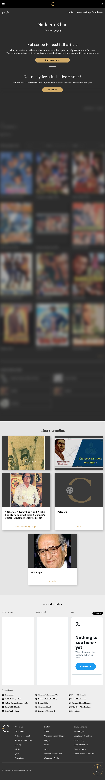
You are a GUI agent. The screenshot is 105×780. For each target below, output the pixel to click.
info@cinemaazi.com (23, 770)
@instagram (7, 612)
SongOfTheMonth (12, 707)
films (78, 526)
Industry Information (53, 753)
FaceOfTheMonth (78, 695)
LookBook (75, 711)
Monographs (79, 731)
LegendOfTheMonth (46, 711)
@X (72, 612)
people (5, 12)
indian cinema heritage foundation (85, 12)
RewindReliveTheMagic (48, 699)
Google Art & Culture (83, 735)
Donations (19, 731)
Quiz (17, 753)
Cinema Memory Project (54, 735)
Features (47, 726)
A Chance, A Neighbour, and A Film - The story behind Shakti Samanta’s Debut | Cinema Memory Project (25, 514)
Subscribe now (52, 60)
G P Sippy (36, 572)
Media (17, 749)
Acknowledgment (22, 735)
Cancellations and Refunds (85, 753)
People (47, 740)
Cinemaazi (9, 695)
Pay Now (52, 89)
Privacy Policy (80, 749)
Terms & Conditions (23, 740)
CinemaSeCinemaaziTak (48, 695)
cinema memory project (26, 526)
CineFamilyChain (12, 711)
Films (46, 744)
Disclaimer (19, 758)
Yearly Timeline (80, 726)
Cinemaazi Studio (51, 758)
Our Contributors (81, 744)
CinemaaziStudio (45, 707)
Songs (46, 749)
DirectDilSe (43, 703)
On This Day (79, 740)
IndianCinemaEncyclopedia (16, 703)
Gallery (18, 744)
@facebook (41, 612)
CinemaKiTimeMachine (81, 703)
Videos (47, 731)
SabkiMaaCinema (78, 699)
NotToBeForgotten (13, 699)
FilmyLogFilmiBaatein (81, 707)
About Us (19, 726)
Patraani (62, 511)
